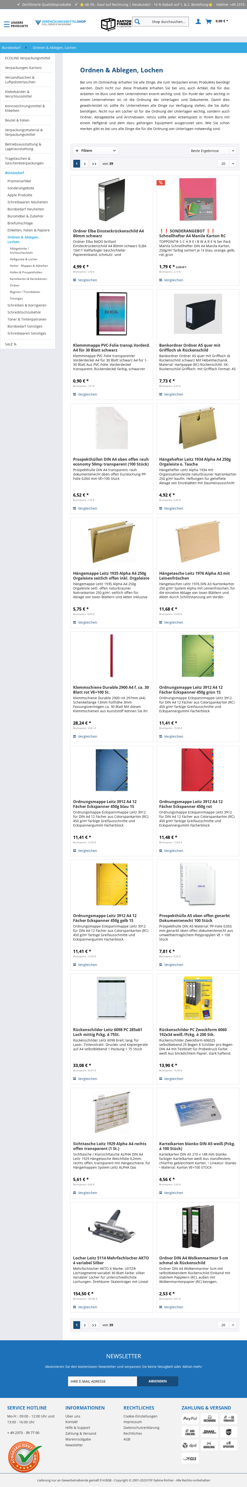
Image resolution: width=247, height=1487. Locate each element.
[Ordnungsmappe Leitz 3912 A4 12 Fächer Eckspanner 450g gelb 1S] (112, 884)
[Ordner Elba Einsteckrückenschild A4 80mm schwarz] (112, 199)
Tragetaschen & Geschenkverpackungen (24, 160)
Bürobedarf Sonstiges (24, 326)
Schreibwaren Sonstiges (26, 333)
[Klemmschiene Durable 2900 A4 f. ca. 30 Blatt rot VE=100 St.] (112, 656)
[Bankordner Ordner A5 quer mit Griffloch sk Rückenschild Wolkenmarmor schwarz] (198, 314)
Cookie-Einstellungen (141, 1416)
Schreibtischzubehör (24, 312)
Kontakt (71, 1421)
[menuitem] (162, 21)
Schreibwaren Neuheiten (27, 202)
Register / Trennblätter (25, 292)
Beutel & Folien (17, 120)
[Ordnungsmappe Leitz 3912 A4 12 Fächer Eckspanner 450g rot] (198, 770)
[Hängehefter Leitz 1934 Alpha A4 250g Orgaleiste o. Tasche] (198, 428)
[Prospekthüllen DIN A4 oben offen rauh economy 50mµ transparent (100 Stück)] (112, 428)
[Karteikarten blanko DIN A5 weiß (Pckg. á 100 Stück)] (198, 1112)
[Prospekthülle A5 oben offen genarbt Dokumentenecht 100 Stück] (198, 884)
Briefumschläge (20, 223)
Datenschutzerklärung (141, 1427)
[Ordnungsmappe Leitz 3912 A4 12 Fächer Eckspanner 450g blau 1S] (112, 770)
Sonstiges (16, 298)
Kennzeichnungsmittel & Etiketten (25, 108)
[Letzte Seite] (94, 164)
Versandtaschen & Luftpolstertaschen (20, 79)
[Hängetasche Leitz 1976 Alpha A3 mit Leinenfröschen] (198, 542)
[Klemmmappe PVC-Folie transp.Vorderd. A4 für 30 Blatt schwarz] (112, 314)
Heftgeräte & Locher (23, 259)
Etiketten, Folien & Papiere (28, 230)
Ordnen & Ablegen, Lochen (23, 239)
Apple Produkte (19, 195)
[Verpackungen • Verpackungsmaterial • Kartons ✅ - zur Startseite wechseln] (60, 23)
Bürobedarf (14, 172)
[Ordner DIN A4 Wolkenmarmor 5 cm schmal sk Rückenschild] (198, 1226)
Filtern (86, 150)
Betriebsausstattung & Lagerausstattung (23, 146)
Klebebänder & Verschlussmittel (18, 94)
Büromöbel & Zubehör (25, 216)
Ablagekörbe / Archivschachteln (21, 250)
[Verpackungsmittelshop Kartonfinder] (116, 24)
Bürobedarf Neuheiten (25, 209)
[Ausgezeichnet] (35, 1457)
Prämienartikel (19, 181)
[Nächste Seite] (85, 164)
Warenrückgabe (78, 1439)
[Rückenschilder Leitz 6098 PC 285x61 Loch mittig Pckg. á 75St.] (112, 998)
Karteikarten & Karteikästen (28, 279)
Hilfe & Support (77, 1427)
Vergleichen (87, 280)
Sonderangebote (20, 188)
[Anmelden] (197, 21)
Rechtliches (133, 1433)
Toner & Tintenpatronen (27, 319)
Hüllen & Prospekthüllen (26, 272)
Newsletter (74, 1445)
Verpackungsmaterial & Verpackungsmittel (24, 132)
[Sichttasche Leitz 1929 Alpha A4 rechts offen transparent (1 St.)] (112, 1112)
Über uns (72, 1416)
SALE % (11, 344)
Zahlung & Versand (80, 1433)
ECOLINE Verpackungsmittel (27, 58)
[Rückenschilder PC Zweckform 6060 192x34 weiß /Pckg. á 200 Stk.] (198, 998)
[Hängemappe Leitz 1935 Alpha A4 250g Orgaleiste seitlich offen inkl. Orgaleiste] (112, 542)
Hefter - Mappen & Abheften (29, 266)
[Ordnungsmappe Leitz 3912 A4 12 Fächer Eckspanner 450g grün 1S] (198, 656)
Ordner (15, 285)
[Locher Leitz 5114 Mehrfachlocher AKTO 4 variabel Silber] (112, 1226)
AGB (127, 1439)
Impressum (133, 1421)
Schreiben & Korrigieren (27, 305)
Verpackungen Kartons (23, 67)
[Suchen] (137, 21)
